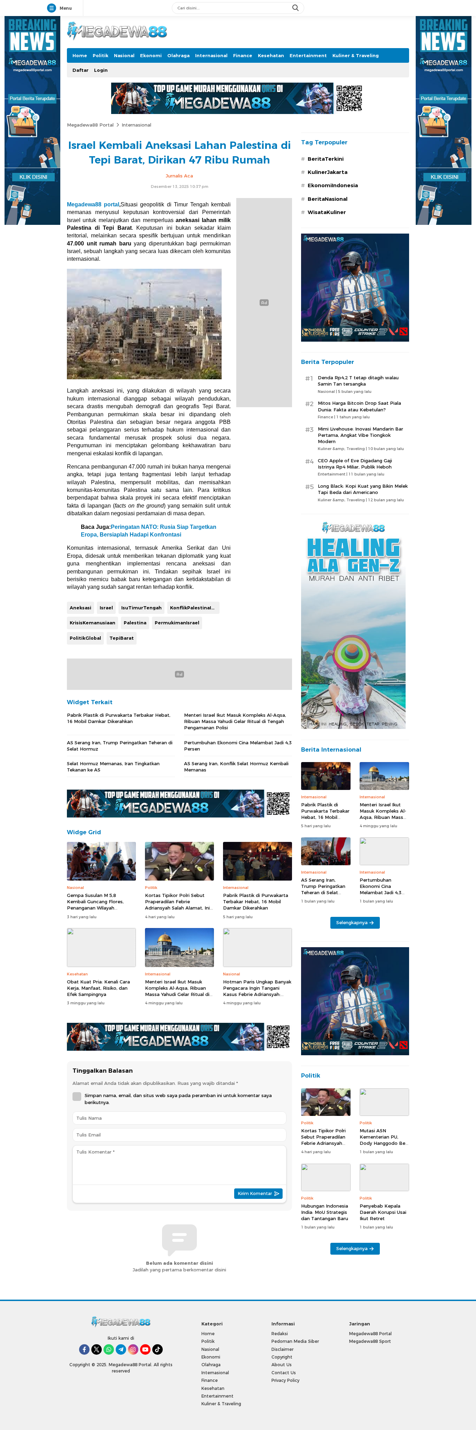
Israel (106, 607)
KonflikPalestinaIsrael (195, 607)
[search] (296, 8)
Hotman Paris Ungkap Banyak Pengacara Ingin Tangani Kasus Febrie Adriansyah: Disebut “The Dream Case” (257, 991)
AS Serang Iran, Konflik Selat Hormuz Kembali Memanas (236, 767)
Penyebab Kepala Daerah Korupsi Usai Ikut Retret (383, 1212)
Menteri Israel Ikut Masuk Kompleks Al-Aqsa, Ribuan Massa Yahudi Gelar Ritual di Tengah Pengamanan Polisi (235, 721)
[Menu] (52, 8)
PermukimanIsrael (177, 622)
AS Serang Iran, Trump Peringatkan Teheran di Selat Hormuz (119, 746)
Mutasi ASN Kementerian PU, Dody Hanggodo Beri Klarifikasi (384, 1140)
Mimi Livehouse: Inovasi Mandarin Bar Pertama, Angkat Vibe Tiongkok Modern (360, 435)
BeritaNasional (327, 199)
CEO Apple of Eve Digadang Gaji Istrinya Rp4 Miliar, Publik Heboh (355, 464)
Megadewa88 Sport (370, 1341)
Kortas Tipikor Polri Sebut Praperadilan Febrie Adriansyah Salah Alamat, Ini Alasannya (177, 904)
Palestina (135, 622)
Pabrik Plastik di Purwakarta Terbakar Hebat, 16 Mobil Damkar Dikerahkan (118, 718)
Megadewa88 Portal (90, 125)
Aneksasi (80, 607)
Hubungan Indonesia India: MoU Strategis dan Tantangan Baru (324, 1212)
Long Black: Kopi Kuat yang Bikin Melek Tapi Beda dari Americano (363, 489)
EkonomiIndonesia (333, 185)
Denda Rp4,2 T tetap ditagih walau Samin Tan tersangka (358, 381)
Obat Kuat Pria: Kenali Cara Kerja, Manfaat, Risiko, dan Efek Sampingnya (98, 988)
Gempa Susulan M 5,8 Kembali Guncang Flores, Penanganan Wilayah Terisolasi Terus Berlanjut (95, 904)
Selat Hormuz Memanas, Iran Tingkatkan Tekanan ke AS (113, 767)
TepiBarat (121, 638)
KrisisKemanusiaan (92, 622)
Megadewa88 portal (93, 204)
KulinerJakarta (327, 172)
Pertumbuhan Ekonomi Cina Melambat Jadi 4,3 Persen (238, 746)
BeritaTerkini (326, 159)
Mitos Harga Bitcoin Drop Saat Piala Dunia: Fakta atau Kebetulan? (359, 406)
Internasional (136, 125)
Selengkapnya (352, 922)
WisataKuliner (327, 212)
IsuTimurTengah (141, 607)
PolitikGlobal (85, 638)
